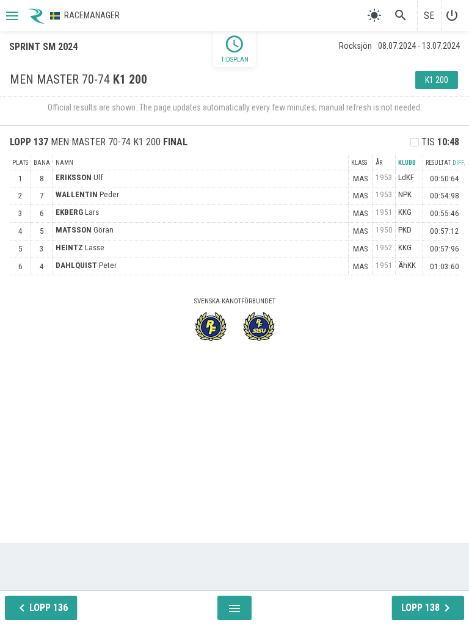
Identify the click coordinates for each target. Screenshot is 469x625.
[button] (11, 16)
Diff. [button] (459, 162)
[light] (374, 15)
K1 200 (436, 80)
